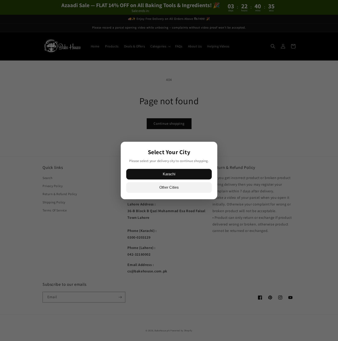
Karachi (169, 174)
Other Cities (169, 187)
